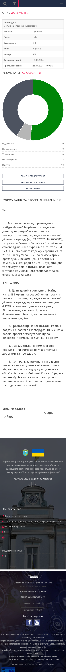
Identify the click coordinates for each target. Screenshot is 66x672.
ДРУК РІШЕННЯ (33, 188)
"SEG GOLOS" (32, 664)
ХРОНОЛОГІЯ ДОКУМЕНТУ (33, 182)
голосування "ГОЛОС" (41, 634)
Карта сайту (32, 495)
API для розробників (32, 603)
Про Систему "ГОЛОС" (32, 609)
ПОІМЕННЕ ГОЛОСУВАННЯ (33, 176)
